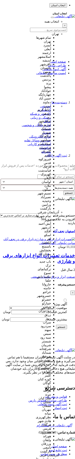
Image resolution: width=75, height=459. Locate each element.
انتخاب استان (58, 5)
